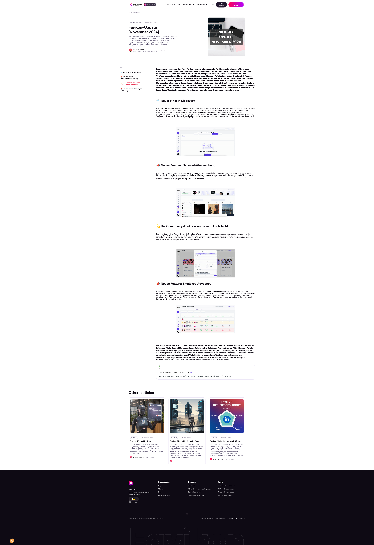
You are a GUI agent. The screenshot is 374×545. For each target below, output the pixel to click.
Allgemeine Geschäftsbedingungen (199, 489)
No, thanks (8, 535)
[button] (150, 4)
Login (212, 4)
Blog (159, 486)
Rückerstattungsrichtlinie (196, 495)
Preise (179, 4)
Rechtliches (192, 486)
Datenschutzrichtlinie (194, 492)
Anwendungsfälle (189, 4)
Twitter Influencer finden (226, 492)
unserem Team (233, 518)
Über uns (161, 489)
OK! (36, 535)
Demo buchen (221, 4)
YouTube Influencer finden (226, 486)
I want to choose (22, 535)
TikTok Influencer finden (226, 489)
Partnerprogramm (164, 495)
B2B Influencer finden (225, 495)
